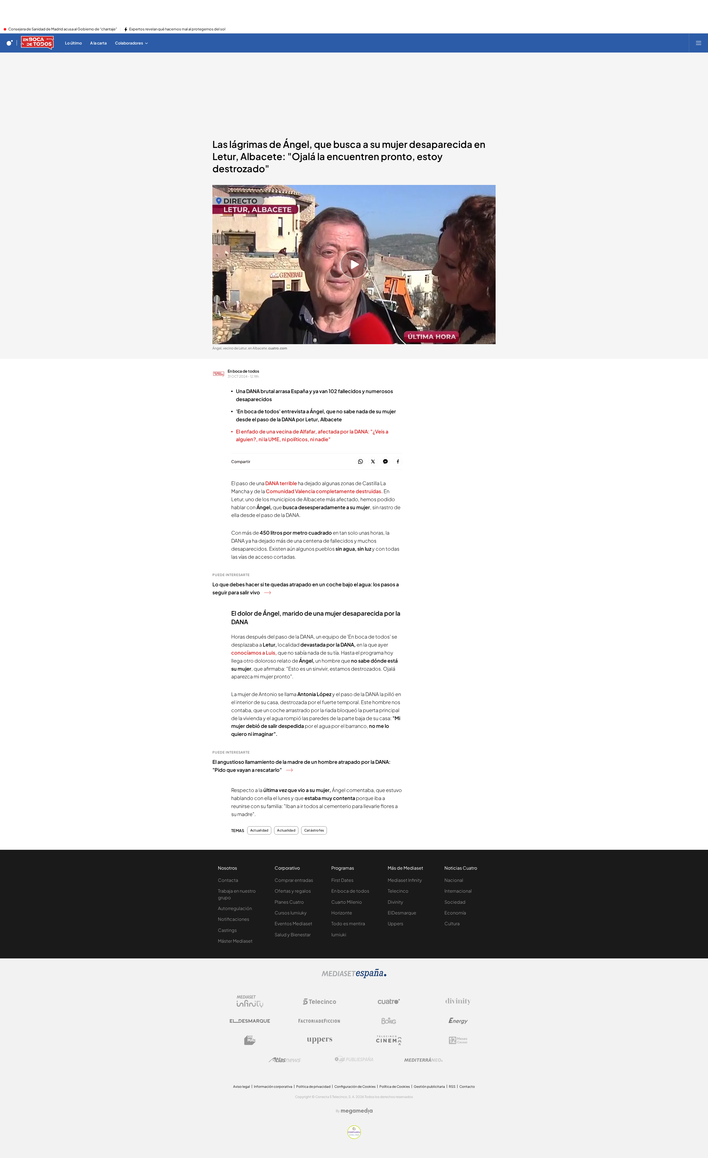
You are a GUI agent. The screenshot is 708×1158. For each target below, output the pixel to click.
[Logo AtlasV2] (285, 1059)
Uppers (395, 923)
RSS (452, 1086)
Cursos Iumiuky (291, 913)
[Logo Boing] (388, 1021)
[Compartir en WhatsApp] (360, 462)
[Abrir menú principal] (698, 43)
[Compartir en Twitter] (373, 462)
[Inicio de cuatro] (10, 43)
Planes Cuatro (289, 902)
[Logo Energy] (458, 1021)
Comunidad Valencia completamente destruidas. (324, 491)
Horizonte (341, 913)
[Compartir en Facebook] (398, 462)
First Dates (342, 880)
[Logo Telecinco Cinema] (389, 1040)
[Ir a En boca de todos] (37, 43)
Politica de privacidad (313, 1086)
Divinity (395, 902)
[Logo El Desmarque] (250, 1021)
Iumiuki (338, 934)
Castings (227, 930)
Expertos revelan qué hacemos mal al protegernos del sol (177, 29)
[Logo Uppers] (319, 1040)
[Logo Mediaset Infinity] (250, 1001)
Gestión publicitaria (429, 1086)
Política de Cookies (394, 1086)
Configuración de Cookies (355, 1086)
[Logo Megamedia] (357, 1111)
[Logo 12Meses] (458, 1040)
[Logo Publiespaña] (354, 1059)
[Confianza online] (354, 1137)
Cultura (452, 923)
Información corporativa (273, 1086)
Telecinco (398, 891)
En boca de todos (243, 371)
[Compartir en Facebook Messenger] (385, 462)
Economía (455, 913)
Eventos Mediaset (293, 923)
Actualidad (259, 830)
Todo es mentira (348, 923)
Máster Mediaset (235, 941)
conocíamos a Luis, (254, 652)
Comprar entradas (294, 880)
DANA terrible (281, 483)
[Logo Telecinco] (319, 1001)
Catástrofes (314, 830)
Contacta (228, 880)
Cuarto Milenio (346, 902)
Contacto (467, 1086)
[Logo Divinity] (458, 1001)
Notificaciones (233, 919)
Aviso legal (241, 1086)
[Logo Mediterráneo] (423, 1059)
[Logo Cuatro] (389, 1001)
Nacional (453, 880)
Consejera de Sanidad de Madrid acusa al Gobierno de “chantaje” (62, 29)
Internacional (458, 891)
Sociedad (454, 902)
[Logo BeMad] (250, 1040)
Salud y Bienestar (293, 934)
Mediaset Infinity (405, 880)
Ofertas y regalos (293, 891)
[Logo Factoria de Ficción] (319, 1021)
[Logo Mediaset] (354, 977)
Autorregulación (235, 908)
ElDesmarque (402, 913)
